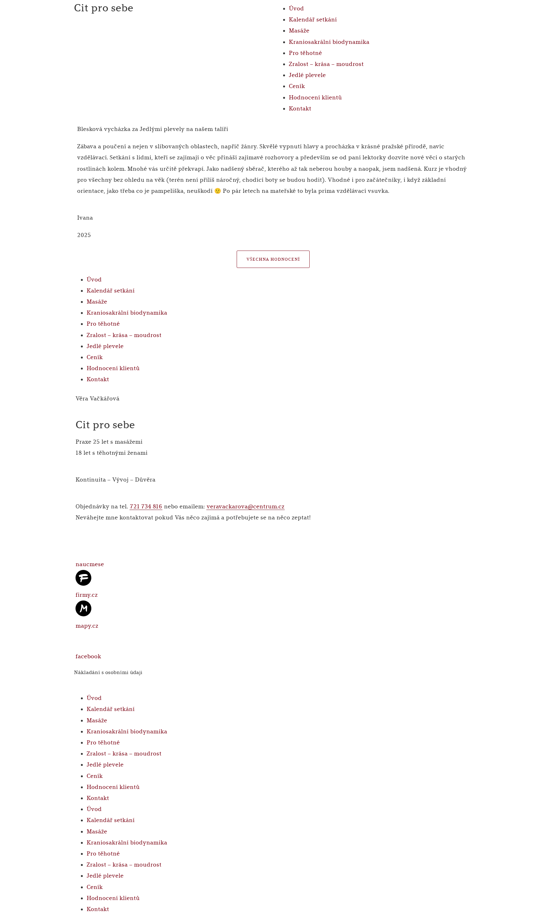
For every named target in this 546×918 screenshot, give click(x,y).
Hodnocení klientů (315, 97)
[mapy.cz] (83, 608)
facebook (88, 656)
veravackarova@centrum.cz (245, 506)
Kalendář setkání (313, 19)
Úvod (296, 8)
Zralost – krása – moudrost (326, 64)
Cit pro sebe (103, 8)
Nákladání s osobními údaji (108, 672)
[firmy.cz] (83, 578)
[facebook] (83, 639)
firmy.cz (87, 594)
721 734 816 (146, 506)
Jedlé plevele (307, 75)
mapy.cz (87, 625)
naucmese (90, 564)
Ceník (297, 86)
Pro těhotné (305, 53)
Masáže (299, 30)
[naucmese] (83, 547)
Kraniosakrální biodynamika (329, 41)
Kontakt (300, 108)
